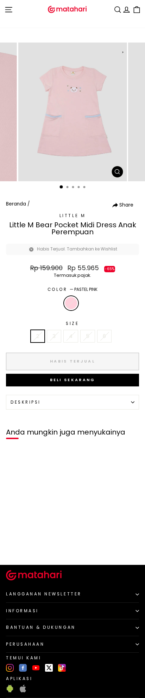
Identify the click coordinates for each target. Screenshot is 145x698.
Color (72, 289)
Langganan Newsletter (44, 594)
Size (72, 323)
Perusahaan (25, 644)
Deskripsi (26, 402)
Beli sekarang (72, 380)
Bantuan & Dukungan (41, 627)
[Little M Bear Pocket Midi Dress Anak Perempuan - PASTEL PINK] (13, 547)
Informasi (22, 611)
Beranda (16, 204)
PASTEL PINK (71, 303)
